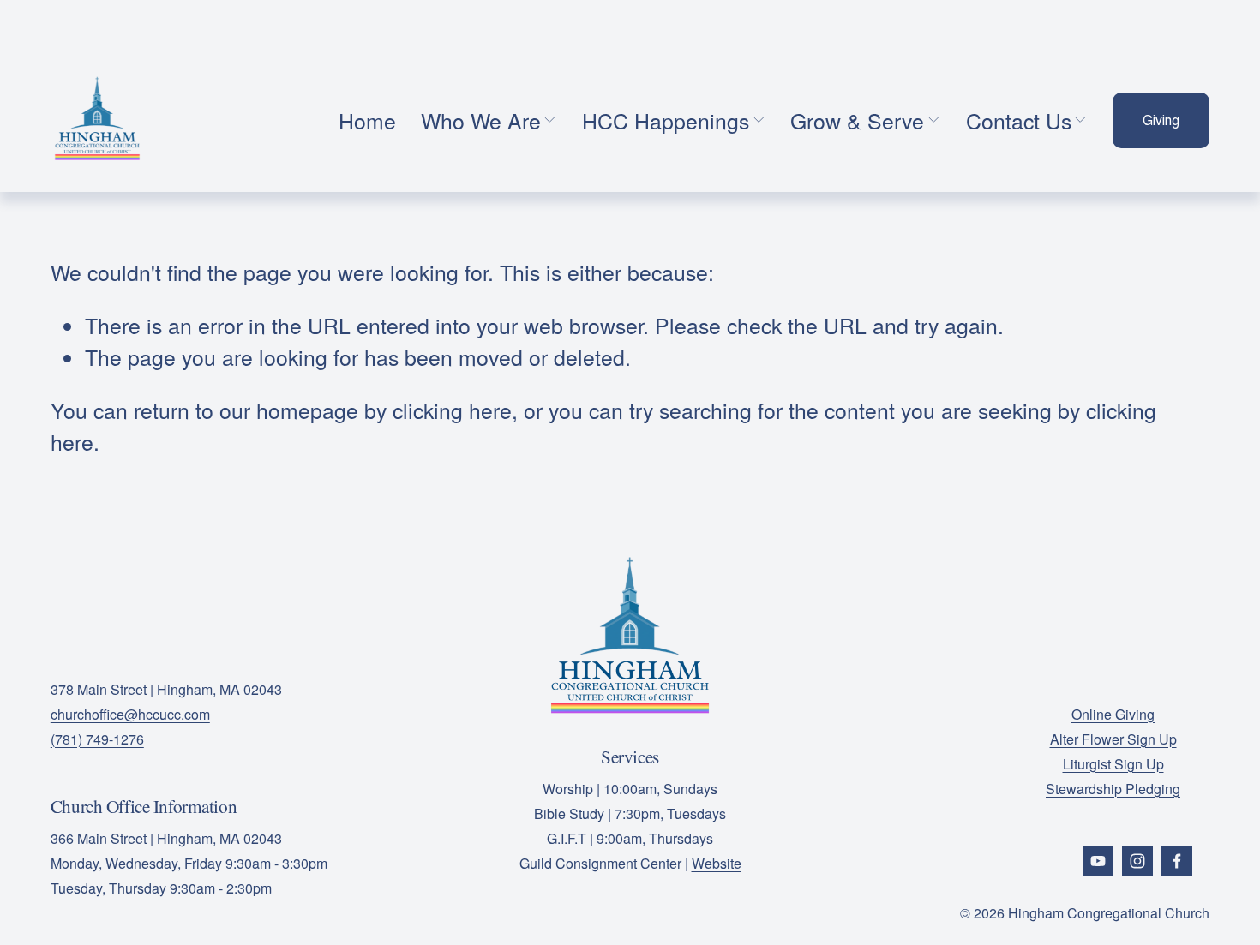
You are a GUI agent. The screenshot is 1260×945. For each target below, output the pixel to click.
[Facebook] (1176, 861)
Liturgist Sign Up (1113, 764)
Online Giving (1113, 714)
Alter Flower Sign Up (1113, 739)
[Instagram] (1137, 861)
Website (716, 863)
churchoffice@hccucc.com (130, 714)
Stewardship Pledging (1113, 788)
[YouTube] (1098, 861)
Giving (1161, 120)
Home (367, 120)
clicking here (452, 410)
